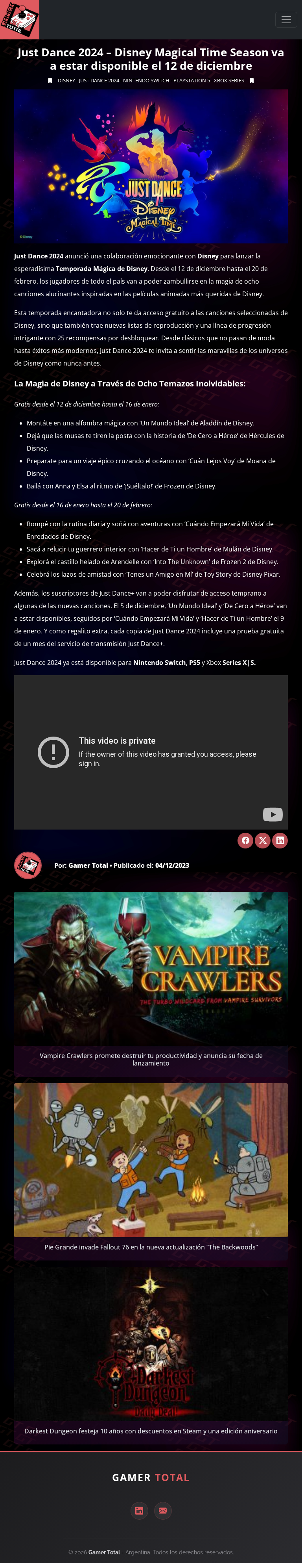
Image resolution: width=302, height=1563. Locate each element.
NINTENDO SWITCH (146, 80)
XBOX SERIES (229, 80)
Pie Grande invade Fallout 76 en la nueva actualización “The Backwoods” (151, 1247)
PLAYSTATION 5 (191, 80)
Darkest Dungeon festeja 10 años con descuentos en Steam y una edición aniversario (151, 1431)
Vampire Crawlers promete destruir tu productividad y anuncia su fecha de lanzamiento (151, 1059)
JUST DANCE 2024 (99, 80)
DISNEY (66, 80)
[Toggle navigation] (286, 20)
